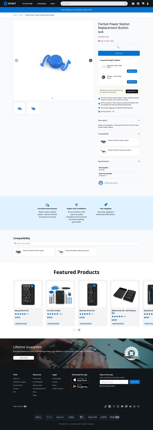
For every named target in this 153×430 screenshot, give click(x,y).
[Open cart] (143, 3)
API (14, 392)
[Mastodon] (126, 406)
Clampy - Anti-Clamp (114, 76)
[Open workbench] (133, 3)
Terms (54, 385)
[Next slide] (79, 330)
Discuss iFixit (17, 385)
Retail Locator (37, 385)
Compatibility (103, 134)
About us (16, 379)
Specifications (103, 161)
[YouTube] (122, 406)
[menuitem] (27, 3)
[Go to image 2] (55, 98)
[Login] (147, 3)
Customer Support (19, 382)
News (35, 395)
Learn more (24, 358)
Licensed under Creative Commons (82, 424)
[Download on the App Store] (80, 379)
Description (102, 120)
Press (35, 392)
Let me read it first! (108, 386)
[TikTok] (105, 406)
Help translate (18, 406)
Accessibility (56, 379)
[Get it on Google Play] (80, 386)
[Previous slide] (74, 330)
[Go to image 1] (52, 98)
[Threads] (134, 406)
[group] (16, 60)
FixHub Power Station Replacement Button (40, 15)
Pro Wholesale (38, 382)
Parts (21, 15)
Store (15, 15)
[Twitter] (114, 406)
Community (37, 379)
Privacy (54, 382)
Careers (16, 389)
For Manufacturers (39, 389)
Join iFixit (131, 91)
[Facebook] (109, 406)
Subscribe (134, 382)
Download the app (79, 375)
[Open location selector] (138, 3)
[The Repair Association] (138, 406)
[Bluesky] (130, 406)
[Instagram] (118, 406)
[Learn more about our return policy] (113, 111)
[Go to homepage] (11, 3)
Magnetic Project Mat (114, 65)
